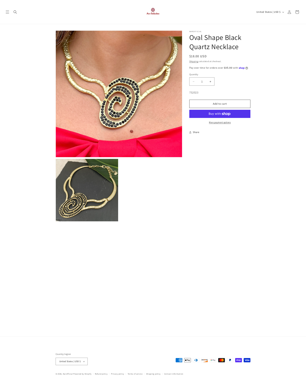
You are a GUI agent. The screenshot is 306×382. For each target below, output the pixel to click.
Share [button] (196, 132)
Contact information (173, 374)
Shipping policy (153, 374)
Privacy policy (117, 374)
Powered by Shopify (82, 374)
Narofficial (68, 374)
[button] (7, 12)
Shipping (193, 61)
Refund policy (101, 374)
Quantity (193, 74)
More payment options (220, 122)
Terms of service (135, 374)
